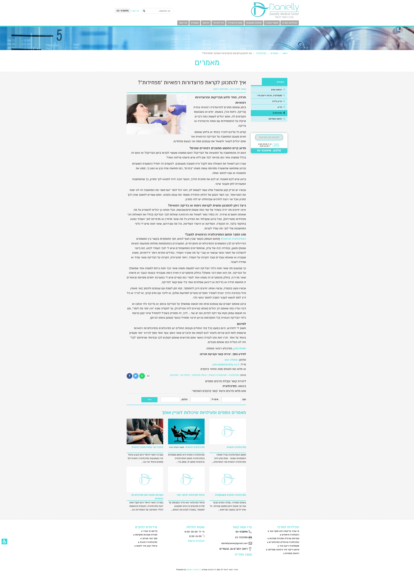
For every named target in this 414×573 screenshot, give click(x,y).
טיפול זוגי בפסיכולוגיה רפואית (147, 447)
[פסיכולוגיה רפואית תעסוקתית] (227, 479)
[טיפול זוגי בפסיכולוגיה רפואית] (145, 431)
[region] (207, 52)
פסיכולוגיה (261, 53)
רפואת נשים (277, 89)
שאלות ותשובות (254, 22)
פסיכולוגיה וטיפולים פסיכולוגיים (283, 542)
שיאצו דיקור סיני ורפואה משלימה (283, 549)
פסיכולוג (174, 375)
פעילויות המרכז (289, 22)
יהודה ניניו (240, 348)
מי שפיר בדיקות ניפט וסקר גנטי (284, 531)
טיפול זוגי (185, 375)
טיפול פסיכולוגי (199, 375)
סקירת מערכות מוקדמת (146, 534)
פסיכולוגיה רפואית (218, 375)
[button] (4, 541)
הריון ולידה (277, 101)
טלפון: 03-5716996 (269, 150)
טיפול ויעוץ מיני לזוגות (146, 545)
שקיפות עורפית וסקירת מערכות (284, 538)
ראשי (284, 53)
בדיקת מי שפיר (149, 531)
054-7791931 (231, 359)
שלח (149, 399)
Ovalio (189, 569)
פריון (280, 107)
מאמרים (195, 22)
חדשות (205, 22)
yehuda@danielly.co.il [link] (225, 364)
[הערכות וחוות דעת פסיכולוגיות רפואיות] (145, 479)
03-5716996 (242, 531)
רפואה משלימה (275, 119)
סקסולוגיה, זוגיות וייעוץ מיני (270, 95)
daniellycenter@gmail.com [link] (234, 543)
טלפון (184, 399)
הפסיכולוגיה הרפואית (233, 239)
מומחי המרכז (272, 22)
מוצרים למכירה (235, 22)
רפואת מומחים (292, 553)
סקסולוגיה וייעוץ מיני (289, 545)
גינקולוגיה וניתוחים (290, 534)
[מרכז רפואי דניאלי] (275, 10)
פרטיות (197, 569)
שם (244, 399)
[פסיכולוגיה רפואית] (227, 431)
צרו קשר (183, 22)
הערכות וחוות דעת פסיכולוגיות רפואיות (147, 496)
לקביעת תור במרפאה (269, 137)
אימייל (215, 399)
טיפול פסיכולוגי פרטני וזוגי (191, 495)
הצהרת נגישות (196, 541)
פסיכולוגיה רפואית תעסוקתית (230, 495)
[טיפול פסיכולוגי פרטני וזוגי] (186, 479)
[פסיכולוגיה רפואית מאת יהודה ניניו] (186, 431)
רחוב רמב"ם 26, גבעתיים (233, 548)
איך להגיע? (218, 22)
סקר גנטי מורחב (149, 538)
